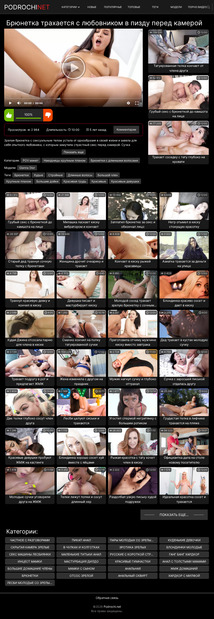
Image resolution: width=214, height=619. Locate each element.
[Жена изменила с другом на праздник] (81, 363)
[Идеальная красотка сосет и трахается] (184, 481)
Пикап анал (81, 540)
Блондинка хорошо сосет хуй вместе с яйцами (81, 460)
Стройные (55, 175)
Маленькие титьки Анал (81, 554)
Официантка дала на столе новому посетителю (184, 460)
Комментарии (126, 129)
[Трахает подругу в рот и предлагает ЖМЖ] (30, 363)
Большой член (108, 175)
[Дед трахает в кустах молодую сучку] (184, 324)
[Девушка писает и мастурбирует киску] (81, 284)
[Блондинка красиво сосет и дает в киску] (184, 284)
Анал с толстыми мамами (184, 561)
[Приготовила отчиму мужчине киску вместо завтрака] (132, 324)
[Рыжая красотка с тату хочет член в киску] (132, 441)
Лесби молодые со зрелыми (31, 583)
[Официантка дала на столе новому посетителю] (184, 441)
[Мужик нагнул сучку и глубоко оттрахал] (132, 363)
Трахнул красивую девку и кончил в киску (30, 303)
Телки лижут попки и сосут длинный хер (81, 499)
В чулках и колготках (81, 547)
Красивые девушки (125, 181)
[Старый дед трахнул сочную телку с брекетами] (30, 245)
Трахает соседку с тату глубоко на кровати (178, 159)
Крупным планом (18, 181)
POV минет (30, 160)
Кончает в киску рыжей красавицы (133, 263)
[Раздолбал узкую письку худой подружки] (132, 481)
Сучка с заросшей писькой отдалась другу (184, 381)
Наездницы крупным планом (64, 160)
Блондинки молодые (184, 547)
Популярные (113, 7)
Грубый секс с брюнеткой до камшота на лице (178, 114)
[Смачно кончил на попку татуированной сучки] (81, 324)
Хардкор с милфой (184, 575)
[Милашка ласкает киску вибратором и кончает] (81, 206)
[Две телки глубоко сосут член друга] (30, 402)
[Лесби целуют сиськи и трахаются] (81, 402)
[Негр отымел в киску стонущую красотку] (184, 206)
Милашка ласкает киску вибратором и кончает (81, 224)
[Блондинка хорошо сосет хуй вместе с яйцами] (81, 441)
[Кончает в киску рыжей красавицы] (132, 245)
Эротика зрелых (132, 547)
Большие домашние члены (30, 568)
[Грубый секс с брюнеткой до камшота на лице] (178, 92)
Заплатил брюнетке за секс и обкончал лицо (132, 224)
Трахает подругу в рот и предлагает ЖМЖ (29, 381)
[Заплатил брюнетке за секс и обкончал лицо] (132, 206)
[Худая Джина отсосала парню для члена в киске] (30, 324)
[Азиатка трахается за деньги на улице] (184, 245)
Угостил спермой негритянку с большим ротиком (132, 420)
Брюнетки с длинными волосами (114, 160)
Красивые (99, 181)
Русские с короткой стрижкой (134, 554)
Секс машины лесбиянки (30, 554)
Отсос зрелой (81, 575)
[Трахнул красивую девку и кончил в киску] (30, 284)
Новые (91, 7)
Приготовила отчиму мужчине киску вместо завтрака (133, 342)
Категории (69, 7)
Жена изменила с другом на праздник (81, 381)
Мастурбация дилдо (81, 561)
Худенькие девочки (184, 540)
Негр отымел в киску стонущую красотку (184, 224)
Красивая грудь (75, 181)
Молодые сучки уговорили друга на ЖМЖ (29, 499)
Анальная (133, 568)
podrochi (27, 7)
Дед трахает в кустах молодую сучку (184, 342)
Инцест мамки (30, 561)
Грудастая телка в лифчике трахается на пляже (184, 420)
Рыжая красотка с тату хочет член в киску (133, 460)
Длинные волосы (80, 175)
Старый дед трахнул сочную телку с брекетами (30, 263)
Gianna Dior (27, 167)
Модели (176, 7)
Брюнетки (21, 175)
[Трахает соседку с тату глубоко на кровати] (178, 138)
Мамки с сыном (81, 568)
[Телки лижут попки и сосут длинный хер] (81, 481)
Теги (155, 7)
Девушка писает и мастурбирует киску (81, 303)
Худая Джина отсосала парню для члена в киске (29, 342)
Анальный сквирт (133, 575)
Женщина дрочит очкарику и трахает (81, 263)
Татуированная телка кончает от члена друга (179, 68)
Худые (38, 175)
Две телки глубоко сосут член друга (30, 420)
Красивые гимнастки (132, 561)
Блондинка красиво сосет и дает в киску (184, 303)
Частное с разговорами (30, 540)
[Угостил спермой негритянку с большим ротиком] (132, 402)
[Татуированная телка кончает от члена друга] (178, 47)
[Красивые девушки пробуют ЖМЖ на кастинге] (30, 441)
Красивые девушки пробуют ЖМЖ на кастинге (29, 460)
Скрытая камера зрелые (30, 547)
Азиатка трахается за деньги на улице (184, 263)
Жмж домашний (184, 568)
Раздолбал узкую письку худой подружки (132, 499)
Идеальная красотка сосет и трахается (184, 499)
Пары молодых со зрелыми (133, 540)
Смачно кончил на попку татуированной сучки (81, 342)
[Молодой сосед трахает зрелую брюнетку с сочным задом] (132, 284)
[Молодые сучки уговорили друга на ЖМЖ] (30, 481)
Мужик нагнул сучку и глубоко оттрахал (133, 381)
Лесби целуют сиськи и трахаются (81, 420)
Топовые (134, 7)
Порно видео (197, 7)
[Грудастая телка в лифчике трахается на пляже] (184, 402)
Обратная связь (107, 598)
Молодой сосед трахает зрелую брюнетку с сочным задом (133, 303)
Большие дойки (47, 181)
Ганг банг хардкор (184, 554)
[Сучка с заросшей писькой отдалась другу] (184, 363)
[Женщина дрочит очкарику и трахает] (81, 245)
